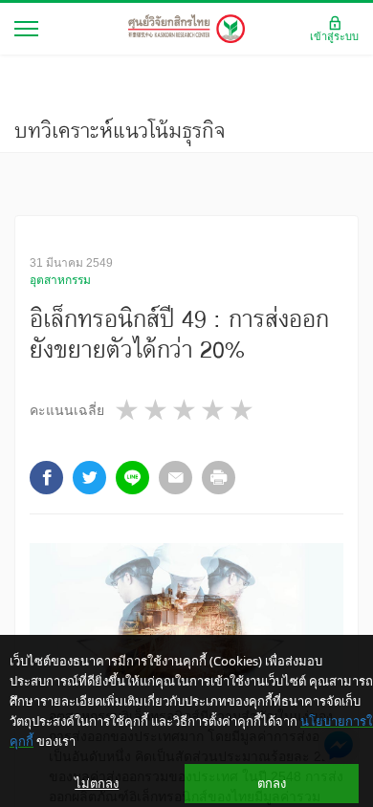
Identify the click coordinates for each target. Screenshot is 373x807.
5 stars (243, 409)
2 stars (157, 409)
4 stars (214, 409)
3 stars (185, 409)
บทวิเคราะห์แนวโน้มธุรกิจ (120, 130)
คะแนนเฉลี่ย (67, 410)
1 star (128, 409)
